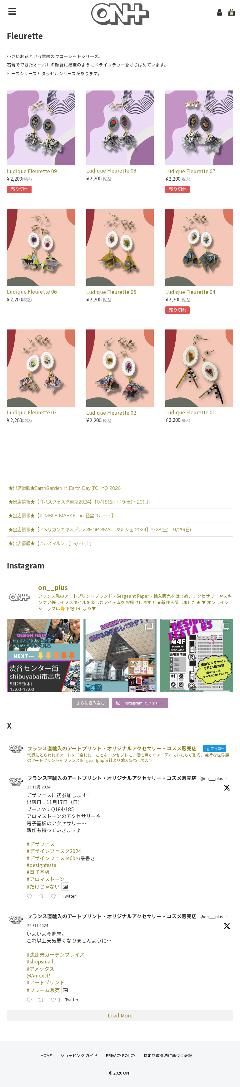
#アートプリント (45, 982)
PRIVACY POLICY (120, 1055)
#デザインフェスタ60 (51, 858)
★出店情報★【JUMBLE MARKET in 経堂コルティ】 (62, 515)
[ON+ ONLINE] (120, 20)
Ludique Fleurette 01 (190, 412)
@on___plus (211, 778)
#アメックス (40, 968)
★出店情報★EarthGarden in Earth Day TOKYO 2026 (64, 488)
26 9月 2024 (37, 925)
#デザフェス (41, 844)
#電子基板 (38, 871)
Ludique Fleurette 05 (111, 291)
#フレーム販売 (43, 990)
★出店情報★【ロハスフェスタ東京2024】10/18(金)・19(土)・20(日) (79, 502)
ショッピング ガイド (79, 1055)
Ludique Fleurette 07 (190, 171)
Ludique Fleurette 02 (111, 412)
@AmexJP (38, 975)
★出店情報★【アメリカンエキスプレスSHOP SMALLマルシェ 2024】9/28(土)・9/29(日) (99, 529)
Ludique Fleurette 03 (32, 412)
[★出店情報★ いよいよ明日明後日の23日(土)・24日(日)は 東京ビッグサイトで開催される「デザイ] (196, 655)
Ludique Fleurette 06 (32, 291)
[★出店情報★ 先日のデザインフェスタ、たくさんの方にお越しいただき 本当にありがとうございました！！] (43, 655)
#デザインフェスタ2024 (54, 851)
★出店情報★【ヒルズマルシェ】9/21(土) (50, 543)
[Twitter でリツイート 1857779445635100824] (43, 896)
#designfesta (41, 865)
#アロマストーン (45, 879)
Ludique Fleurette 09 (32, 171)
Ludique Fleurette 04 (190, 291)
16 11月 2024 (38, 786)
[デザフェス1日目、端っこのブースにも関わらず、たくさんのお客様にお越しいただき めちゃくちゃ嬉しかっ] (120, 655)
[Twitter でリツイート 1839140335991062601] (43, 1000)
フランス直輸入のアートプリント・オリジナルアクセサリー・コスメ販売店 (112, 778)
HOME (46, 1055)
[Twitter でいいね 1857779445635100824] (55, 896)
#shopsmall (40, 961)
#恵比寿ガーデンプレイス (56, 954)
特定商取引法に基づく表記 (167, 1055)
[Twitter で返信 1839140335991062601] (31, 1000)
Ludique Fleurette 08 (111, 170)
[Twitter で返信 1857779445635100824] (31, 896)
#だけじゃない (43, 886)
